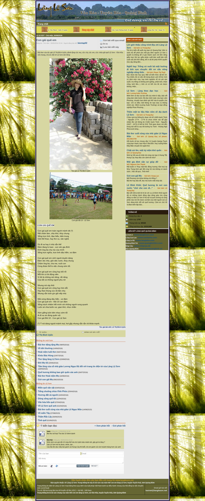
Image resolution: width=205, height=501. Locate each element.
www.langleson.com (144, 235)
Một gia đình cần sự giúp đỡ (142, 162)
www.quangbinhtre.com (150, 243)
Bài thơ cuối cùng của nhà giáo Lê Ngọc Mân (60, 409)
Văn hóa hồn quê (46, 402)
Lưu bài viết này (111, 47)
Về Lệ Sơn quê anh (47, 406)
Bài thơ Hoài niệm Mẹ (48, 376)
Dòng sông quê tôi (47, 398)
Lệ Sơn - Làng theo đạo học (142, 91)
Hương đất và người (48, 395)
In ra (105, 43)
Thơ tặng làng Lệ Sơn (48, 359)
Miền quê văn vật (46, 387)
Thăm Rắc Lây (45, 416)
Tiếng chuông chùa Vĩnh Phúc (52, 391)
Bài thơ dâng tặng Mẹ (48, 344)
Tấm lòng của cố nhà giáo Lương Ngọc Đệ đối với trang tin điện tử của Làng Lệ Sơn (79, 366)
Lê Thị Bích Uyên (44, 335)
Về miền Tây (44, 413)
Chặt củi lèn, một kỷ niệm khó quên (144, 150)
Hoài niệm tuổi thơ (47, 352)
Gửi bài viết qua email (113, 40)
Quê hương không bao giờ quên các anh (58, 372)
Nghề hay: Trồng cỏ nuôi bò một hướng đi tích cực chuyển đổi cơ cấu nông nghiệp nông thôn (147, 69)
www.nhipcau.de (142, 246)
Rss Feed (166, 23)
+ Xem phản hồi (102, 426)
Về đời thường (45, 348)
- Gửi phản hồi (118, 426)
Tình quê (42, 420)
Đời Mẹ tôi (43, 363)
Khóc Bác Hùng (45, 355)
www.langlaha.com (145, 240)
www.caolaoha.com (147, 237)
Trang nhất (43, 24)
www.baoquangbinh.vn (151, 248)
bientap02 (82, 43)
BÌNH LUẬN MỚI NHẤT (134, 39)
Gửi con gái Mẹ (45, 379)
